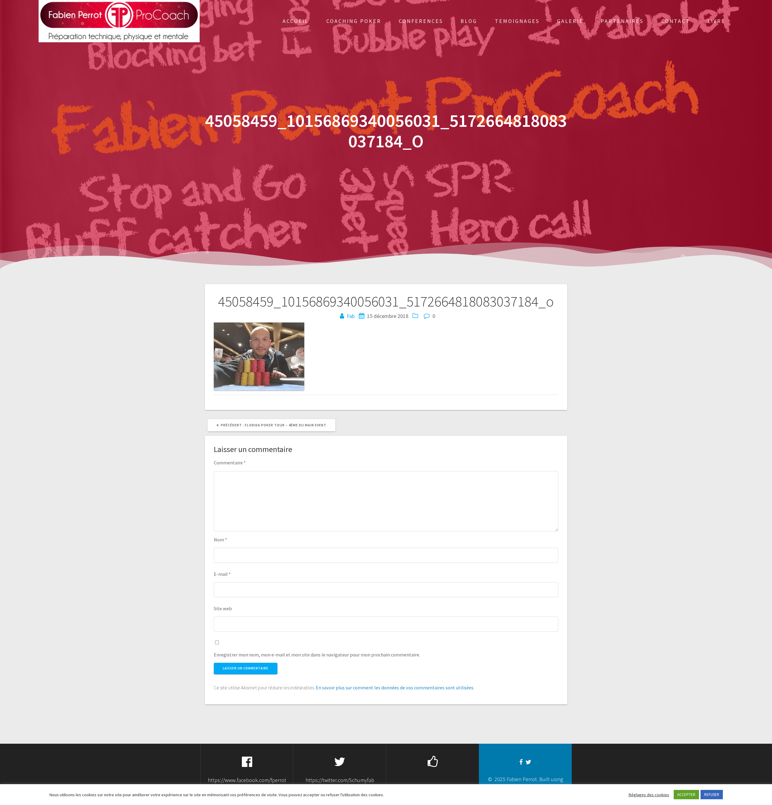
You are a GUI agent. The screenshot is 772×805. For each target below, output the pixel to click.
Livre (716, 21)
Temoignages (517, 21)
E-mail (222, 574)
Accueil (295, 21)
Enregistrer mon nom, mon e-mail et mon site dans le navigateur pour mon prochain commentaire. (317, 655)
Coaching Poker (353, 21)
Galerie (570, 21)
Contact (675, 21)
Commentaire (230, 463)
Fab (351, 316)
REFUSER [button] (711, 794)
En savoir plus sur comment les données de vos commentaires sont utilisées (394, 688)
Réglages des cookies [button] (648, 794)
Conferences (421, 21)
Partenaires (622, 21)
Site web (223, 608)
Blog (468, 21)
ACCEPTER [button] (686, 794)
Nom (220, 540)
